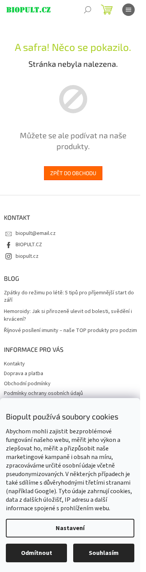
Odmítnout (36, 553)
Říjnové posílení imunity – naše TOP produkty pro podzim (70, 330)
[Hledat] (87, 9)
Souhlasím (104, 553)
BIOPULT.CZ (29, 245)
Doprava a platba (23, 373)
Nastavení (70, 528)
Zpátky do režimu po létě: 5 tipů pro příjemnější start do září (69, 296)
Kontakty (14, 364)
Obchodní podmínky (27, 384)
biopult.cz (27, 256)
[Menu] (128, 9)
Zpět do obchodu (73, 173)
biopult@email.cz (36, 233)
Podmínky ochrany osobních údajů (43, 393)
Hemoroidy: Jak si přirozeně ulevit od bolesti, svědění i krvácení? (68, 315)
